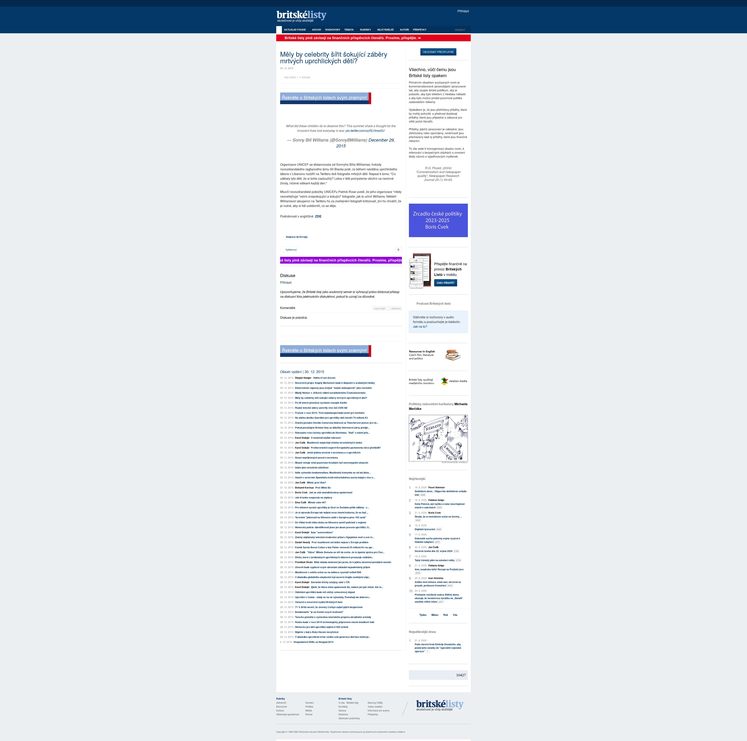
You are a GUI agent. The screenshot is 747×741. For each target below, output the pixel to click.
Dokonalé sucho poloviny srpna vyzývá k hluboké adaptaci (437, 540)
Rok (445, 615)
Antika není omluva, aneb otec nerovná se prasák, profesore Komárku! (438, 583)
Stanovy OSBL (375, 702)
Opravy (342, 710)
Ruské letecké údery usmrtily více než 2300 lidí (321, 407)
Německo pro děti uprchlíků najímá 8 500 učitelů (321, 627)
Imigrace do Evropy (297, 236)
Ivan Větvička (435, 578)
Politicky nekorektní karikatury (438, 406)
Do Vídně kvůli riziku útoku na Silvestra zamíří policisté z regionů (330, 522)
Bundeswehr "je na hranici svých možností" (319, 612)
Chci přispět (446, 283)
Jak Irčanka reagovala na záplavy (313, 497)
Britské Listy (440, 706)
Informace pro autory (378, 710)
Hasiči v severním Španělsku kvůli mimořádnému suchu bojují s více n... (335, 477)
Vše (455, 615)
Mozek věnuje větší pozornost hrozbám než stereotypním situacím (331, 462)
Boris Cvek (301, 492)
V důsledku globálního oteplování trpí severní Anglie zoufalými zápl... (332, 577)
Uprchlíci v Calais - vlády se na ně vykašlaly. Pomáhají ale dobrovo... (332, 597)
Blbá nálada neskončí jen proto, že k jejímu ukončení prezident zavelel (352, 562)
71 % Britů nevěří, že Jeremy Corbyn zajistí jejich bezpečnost (329, 607)
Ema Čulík (300, 502)
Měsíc (434, 615)
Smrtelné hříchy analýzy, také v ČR (330, 582)
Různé (308, 714)
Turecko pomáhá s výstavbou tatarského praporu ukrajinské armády (333, 617)
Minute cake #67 (317, 502)
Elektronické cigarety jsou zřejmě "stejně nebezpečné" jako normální (333, 388)
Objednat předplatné (438, 52)
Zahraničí (281, 702)
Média (308, 710)
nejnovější (380, 308)
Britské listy (303, 17)
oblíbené (396, 308)
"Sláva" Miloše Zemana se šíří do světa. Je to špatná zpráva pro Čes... (345, 552)
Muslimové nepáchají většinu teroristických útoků (334, 442)
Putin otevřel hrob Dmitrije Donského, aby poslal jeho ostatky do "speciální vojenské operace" (438, 647)
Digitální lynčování (428, 529)
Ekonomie (281, 706)
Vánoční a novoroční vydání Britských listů (318, 602)
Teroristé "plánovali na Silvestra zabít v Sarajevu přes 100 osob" (330, 517)
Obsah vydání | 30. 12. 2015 (302, 371)
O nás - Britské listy (348, 702)
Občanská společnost (287, 714)
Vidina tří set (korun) (324, 377)
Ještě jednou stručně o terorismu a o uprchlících (333, 452)
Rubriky (366, 29)
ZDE (318, 216)
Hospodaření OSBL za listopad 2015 (313, 642)
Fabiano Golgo (436, 500)
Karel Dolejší (302, 437)
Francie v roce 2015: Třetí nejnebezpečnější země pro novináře (330, 413)
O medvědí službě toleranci (326, 437)
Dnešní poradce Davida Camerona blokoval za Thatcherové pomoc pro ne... (336, 422)
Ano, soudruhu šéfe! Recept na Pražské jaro (439, 571)
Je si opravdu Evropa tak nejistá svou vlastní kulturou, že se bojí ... (331, 512)
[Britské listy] (325, 99)
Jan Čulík (300, 442)
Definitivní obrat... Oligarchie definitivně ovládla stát (440, 492)
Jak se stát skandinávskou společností (330, 492)
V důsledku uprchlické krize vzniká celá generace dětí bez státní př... (332, 637)
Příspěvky (419, 29)
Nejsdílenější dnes (422, 631)
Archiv (316, 29)
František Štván (304, 562)
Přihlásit (463, 11)
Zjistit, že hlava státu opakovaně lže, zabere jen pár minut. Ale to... (347, 587)
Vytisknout (290, 249)
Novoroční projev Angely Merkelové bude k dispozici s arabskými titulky (335, 383)
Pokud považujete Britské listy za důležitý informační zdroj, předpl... (332, 427)
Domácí (309, 702)
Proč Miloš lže (323, 487)
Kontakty (343, 706)
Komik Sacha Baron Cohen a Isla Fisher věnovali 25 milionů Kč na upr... (334, 547)
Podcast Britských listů (434, 303)
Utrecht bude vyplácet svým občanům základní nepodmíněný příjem (332, 567)
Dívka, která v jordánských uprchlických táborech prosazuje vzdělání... (334, 557)
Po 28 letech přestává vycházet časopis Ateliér (321, 402)
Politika (309, 706)
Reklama (343, 714)
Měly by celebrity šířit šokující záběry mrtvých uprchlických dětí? (331, 398)
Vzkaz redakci (375, 706)
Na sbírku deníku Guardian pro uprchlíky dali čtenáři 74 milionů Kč (331, 417)
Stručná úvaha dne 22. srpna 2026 (437, 551)
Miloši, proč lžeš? (316, 482)
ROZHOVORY (332, 29)
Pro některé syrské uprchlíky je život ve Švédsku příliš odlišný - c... (332, 507)
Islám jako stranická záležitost (312, 467)
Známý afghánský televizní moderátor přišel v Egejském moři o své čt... (334, 537)
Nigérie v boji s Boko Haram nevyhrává (316, 632)
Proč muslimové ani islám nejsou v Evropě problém (340, 542)
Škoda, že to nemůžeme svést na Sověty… (438, 518)
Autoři (404, 29)
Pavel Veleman (436, 487)
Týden (423, 615)
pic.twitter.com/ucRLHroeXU (365, 130)
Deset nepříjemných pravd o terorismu (316, 457)
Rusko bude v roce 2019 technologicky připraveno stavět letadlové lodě (334, 622)
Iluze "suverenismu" (322, 532)
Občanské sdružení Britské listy (314, 731)
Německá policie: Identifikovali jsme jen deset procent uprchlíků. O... (332, 527)
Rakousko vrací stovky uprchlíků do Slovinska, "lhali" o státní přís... (332, 432)
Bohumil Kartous (304, 487)
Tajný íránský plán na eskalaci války (438, 560)
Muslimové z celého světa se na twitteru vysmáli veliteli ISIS (328, 572)
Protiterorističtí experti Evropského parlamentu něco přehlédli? (346, 447)
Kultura (280, 710)
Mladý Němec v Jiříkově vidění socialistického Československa (330, 392)
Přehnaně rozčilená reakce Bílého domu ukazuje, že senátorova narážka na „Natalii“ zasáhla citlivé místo (439, 598)
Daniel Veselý (302, 542)
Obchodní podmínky (349, 718)
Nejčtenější (417, 478)
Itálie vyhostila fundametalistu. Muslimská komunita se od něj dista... (333, 472)
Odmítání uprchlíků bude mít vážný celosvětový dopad (325, 592)
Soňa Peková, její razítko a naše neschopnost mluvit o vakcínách (440, 505)
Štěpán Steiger (303, 377)
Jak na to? (420, 326)
